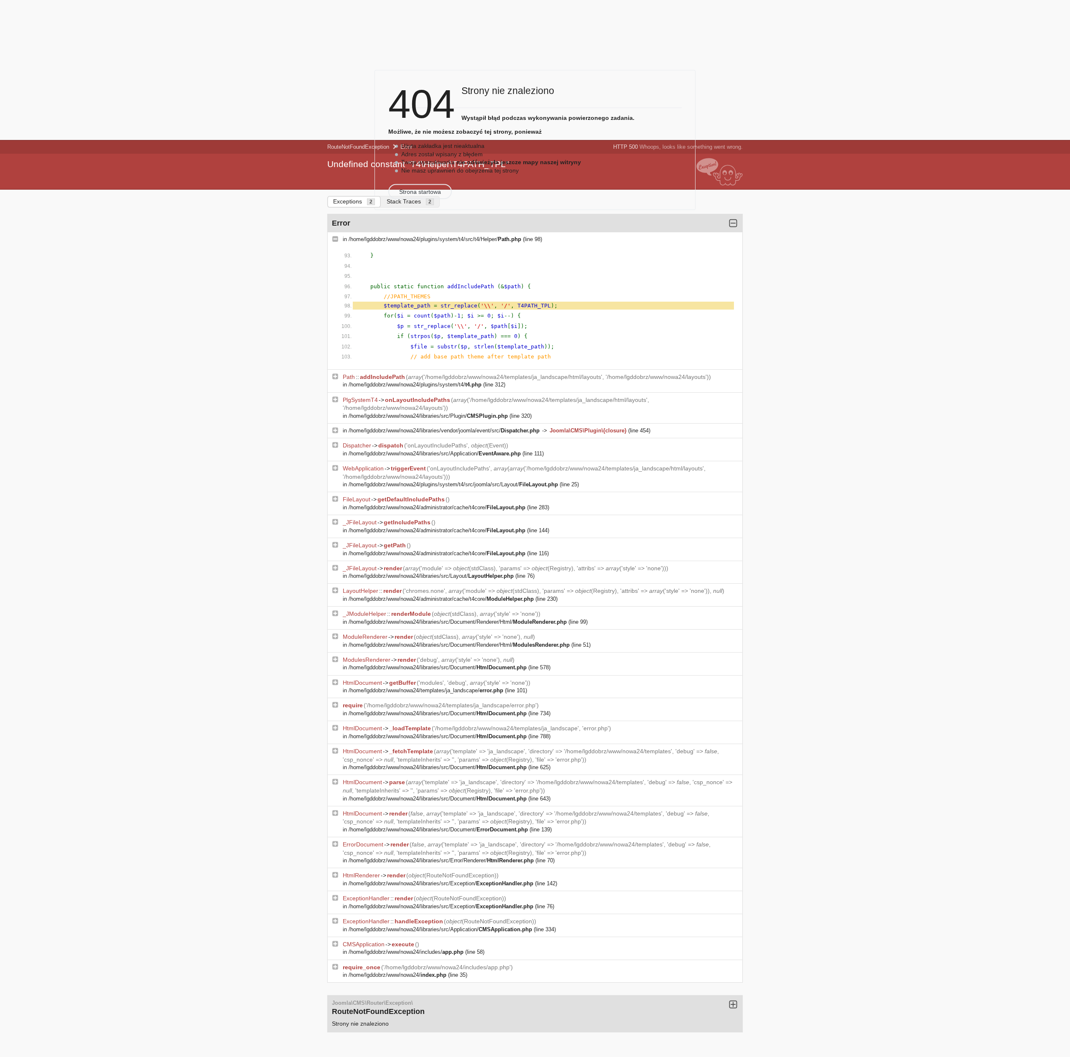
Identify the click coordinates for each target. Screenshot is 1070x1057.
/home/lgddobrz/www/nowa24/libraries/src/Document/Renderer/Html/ (458, 622)
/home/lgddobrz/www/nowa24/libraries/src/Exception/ (441, 883)
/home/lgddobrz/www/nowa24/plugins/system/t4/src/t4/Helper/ (435, 239)
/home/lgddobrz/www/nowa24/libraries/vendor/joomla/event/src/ (444, 430)
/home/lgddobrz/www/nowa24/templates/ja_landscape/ (426, 690)
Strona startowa (420, 191)
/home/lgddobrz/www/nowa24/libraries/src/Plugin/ (428, 416)
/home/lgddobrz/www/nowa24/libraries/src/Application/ (435, 453)
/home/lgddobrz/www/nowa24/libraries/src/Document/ (438, 667)
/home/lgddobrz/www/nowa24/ (397, 975)
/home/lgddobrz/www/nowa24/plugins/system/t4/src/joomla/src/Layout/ (453, 484)
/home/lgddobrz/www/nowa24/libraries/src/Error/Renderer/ (441, 860)
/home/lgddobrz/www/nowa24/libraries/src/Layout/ (431, 576)
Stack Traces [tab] (409, 201)
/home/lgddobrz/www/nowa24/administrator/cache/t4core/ (437, 507)
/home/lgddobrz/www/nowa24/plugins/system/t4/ (415, 384)
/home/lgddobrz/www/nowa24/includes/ (406, 952)
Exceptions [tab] (352, 201)
